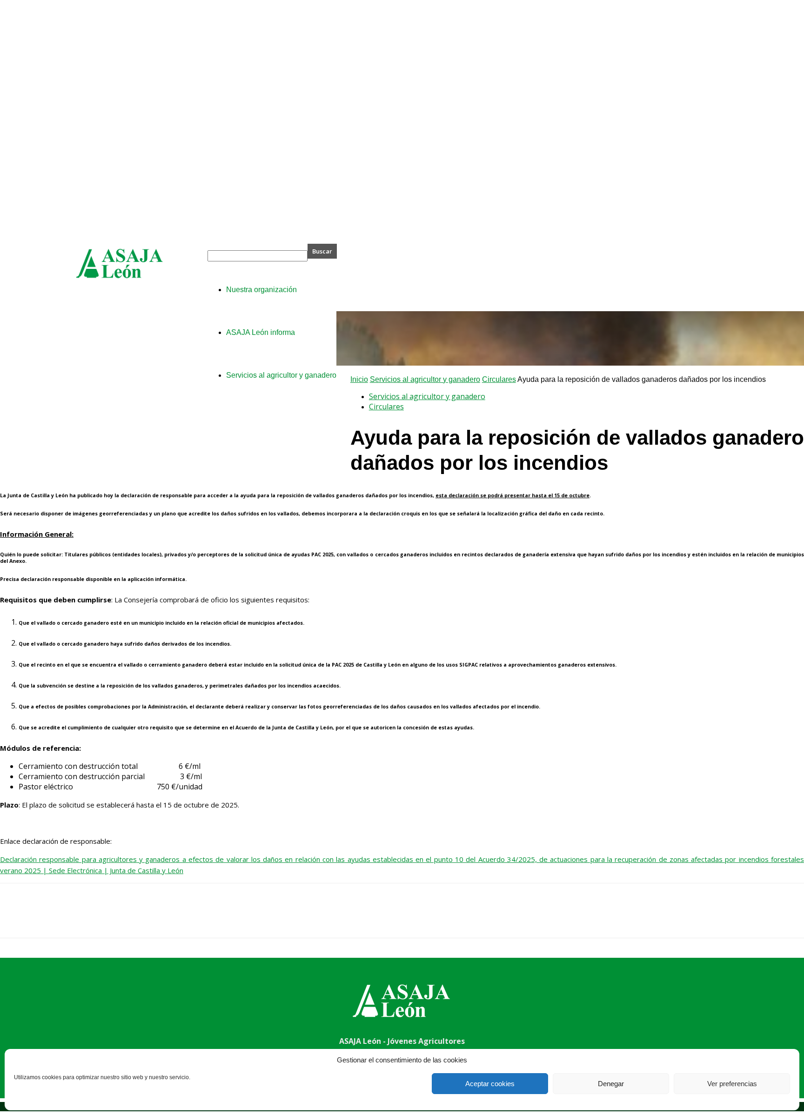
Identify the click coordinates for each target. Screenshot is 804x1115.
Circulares (499, 379)
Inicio (359, 379)
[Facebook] (15, 918)
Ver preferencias (732, 1084)
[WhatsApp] (115, 918)
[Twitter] (49, 918)
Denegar (611, 1084)
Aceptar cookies (490, 1084)
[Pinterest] (82, 918)
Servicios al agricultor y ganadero (425, 379)
